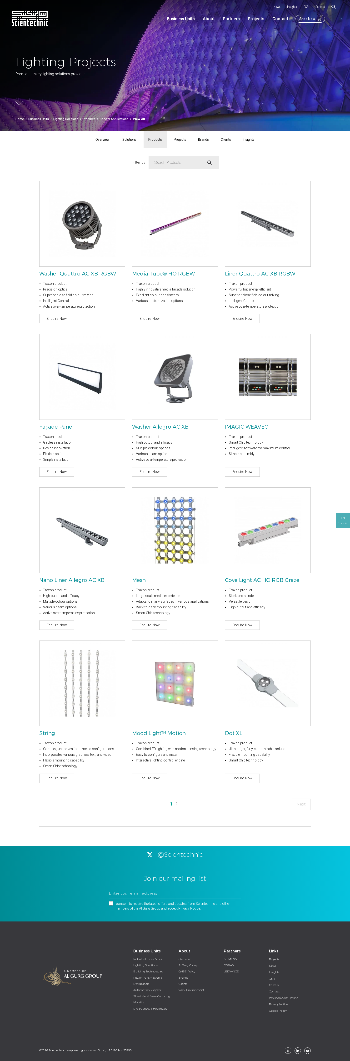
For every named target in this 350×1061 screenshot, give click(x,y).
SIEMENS (230, 959)
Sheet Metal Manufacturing (151, 996)
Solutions (129, 139)
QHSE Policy (187, 971)
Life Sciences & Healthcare (150, 1009)
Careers (320, 7)
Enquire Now (57, 318)
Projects (256, 18)
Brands (203, 139)
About (209, 18)
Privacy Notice (189, 908)
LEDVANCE (231, 971)
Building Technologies (148, 971)
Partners (231, 18)
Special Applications (114, 119)
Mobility (138, 1002)
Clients (226, 139)
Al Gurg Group (188, 965)
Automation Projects (147, 990)
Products (89, 119)
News (277, 7)
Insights (292, 7)
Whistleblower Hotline (283, 998)
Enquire (343, 523)
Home (19, 119)
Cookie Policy (278, 1011)
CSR (306, 7)
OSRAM (229, 965)
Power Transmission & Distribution (147, 981)
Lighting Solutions (65, 119)
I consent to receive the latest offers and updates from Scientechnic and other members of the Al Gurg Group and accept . (172, 906)
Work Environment (191, 990)
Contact (280, 18)
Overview (102, 139)
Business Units (181, 18)
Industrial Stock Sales (147, 959)
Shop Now (307, 19)
